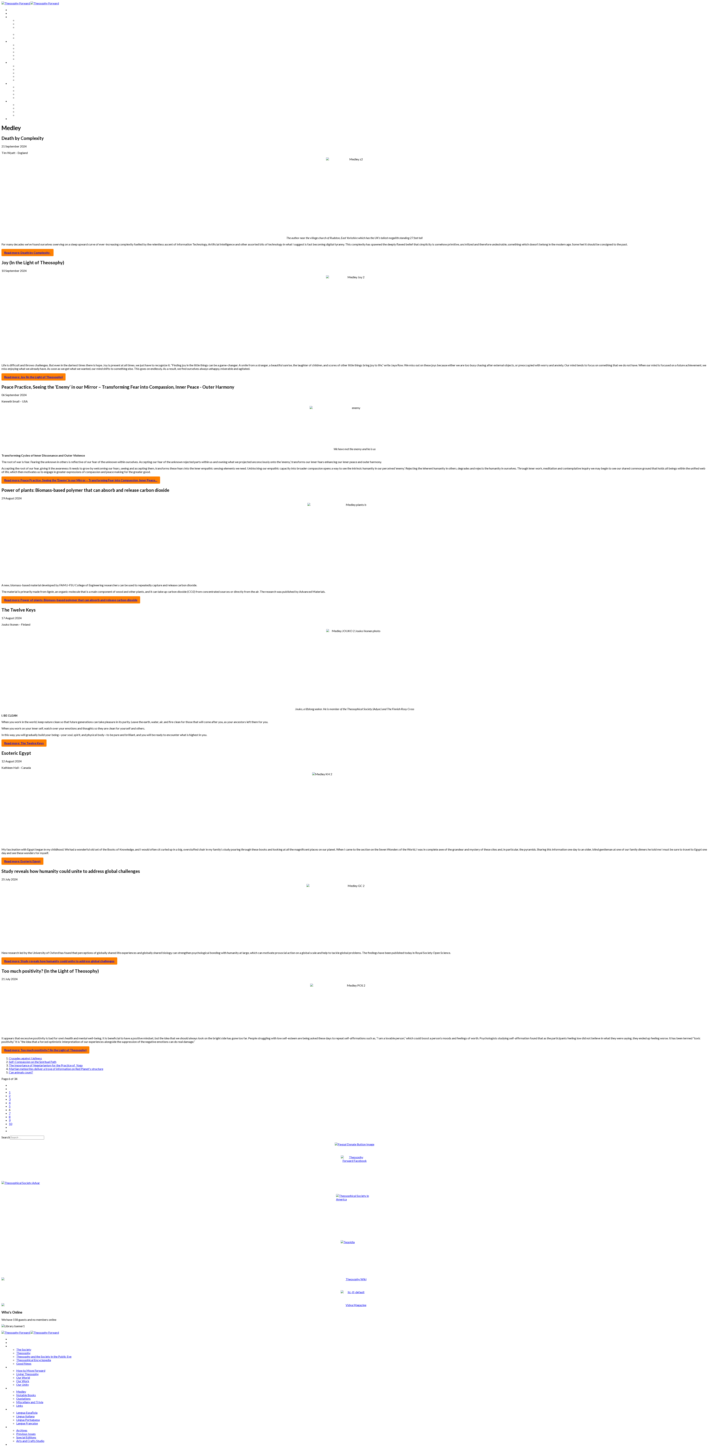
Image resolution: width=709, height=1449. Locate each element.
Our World (23, 52)
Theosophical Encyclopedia (33, 34)
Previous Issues (26, 108)
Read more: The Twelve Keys (24, 743)
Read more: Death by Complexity (27, 252)
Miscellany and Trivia (29, 76)
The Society (23, 20)
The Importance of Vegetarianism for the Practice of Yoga (46, 1065)
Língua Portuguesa (28, 94)
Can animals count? (21, 1072)
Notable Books (26, 69)
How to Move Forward (30, 45)
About (13, 13)
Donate (13, 118)
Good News (23, 37)
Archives (14, 101)
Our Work (22, 55)
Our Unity (22, 59)
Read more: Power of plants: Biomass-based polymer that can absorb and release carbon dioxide (70, 600)
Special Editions (26, 111)
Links (19, 80)
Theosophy (23, 23)
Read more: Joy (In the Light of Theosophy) (33, 377)
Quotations (23, 73)
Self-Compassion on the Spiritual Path (32, 1061)
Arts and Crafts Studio (30, 115)
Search (5, 1137)
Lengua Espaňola (26, 87)
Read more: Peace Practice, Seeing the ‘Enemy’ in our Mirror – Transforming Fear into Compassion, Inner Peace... (80, 480)
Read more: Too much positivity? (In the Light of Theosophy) (45, 1050)
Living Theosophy (27, 48)
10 (10, 1124)
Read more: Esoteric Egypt (22, 861)
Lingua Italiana (25, 90)
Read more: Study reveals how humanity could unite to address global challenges (59, 961)
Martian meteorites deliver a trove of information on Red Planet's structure (56, 1069)
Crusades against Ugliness (25, 1058)
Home (13, 9)
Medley (21, 66)
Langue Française (27, 97)
